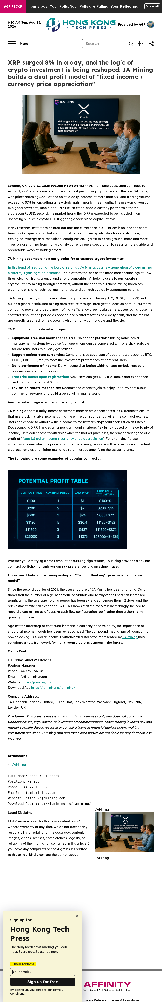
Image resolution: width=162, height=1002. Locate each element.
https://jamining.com (37, 682)
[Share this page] (151, 44)
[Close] (77, 916)
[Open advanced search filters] (140, 43)
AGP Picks (13, 6)
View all (152, 6)
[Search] (131, 43)
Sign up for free (42, 981)
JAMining (19, 765)
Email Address (23, 964)
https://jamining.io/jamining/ (53, 688)
